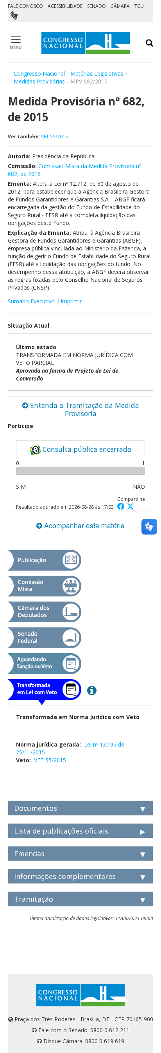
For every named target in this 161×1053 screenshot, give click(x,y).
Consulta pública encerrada (86, 449)
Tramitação (33, 899)
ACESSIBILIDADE (65, 6)
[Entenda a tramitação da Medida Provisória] (92, 690)
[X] (130, 506)
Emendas (29, 853)
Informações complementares (65, 876)
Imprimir (71, 301)
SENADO (96, 6)
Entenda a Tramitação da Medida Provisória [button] (83, 409)
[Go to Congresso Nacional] (85, 43)
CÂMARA (120, 6)
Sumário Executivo (31, 301)
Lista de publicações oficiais (61, 831)
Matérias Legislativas (96, 73)
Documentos (35, 808)
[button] (122, 506)
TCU (139, 6)
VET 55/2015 (54, 136)
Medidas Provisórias (39, 81)
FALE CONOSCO (25, 6)
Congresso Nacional (39, 73)
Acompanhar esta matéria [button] (83, 525)
